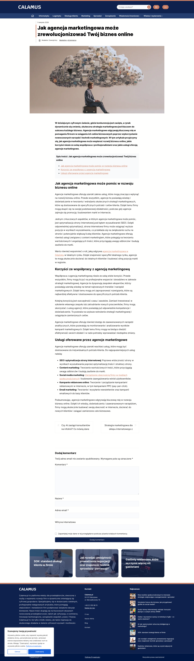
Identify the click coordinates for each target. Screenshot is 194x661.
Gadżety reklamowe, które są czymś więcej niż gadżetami (142, 563)
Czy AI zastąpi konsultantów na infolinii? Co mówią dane (75, 427)
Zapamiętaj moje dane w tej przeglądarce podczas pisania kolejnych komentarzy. (93, 534)
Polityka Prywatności (92, 657)
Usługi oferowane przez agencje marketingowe (84, 173)
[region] (29, 642)
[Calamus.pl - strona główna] (32, 15)
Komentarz (61, 464)
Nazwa (59, 498)
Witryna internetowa (65, 522)
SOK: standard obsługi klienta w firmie (151, 632)
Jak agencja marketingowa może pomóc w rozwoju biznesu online (94, 166)
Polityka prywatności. (34, 646)
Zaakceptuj (39, 652)
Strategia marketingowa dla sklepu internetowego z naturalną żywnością (119, 427)
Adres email (62, 510)
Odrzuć (17, 652)
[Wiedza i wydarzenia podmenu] (162, 15)
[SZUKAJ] (149, 7)
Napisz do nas (90, 608)
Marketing (63, 40)
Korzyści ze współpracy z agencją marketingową (85, 169)
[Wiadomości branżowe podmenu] (139, 15)
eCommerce (71, 40)
